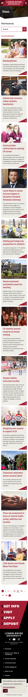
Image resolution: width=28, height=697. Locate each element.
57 (3, 595)
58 (6, 595)
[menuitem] (14, 606)
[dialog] (14, 686)
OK (6, 691)
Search (5, 29)
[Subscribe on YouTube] (14, 639)
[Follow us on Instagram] (19, 639)
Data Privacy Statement (9, 687)
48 (21, 591)
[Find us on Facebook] (9, 639)
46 (14, 591)
